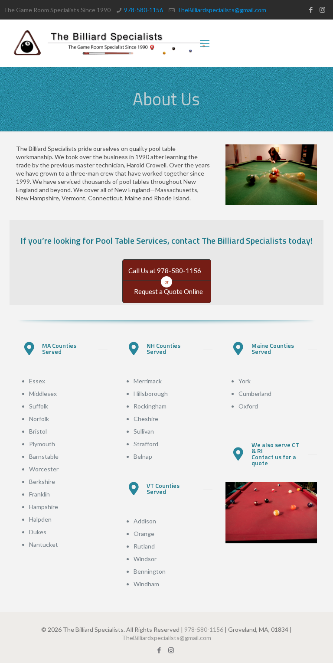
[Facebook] (310, 9)
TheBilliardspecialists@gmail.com (221, 9)
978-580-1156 (143, 9)
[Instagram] (322, 9)
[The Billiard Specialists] (110, 43)
